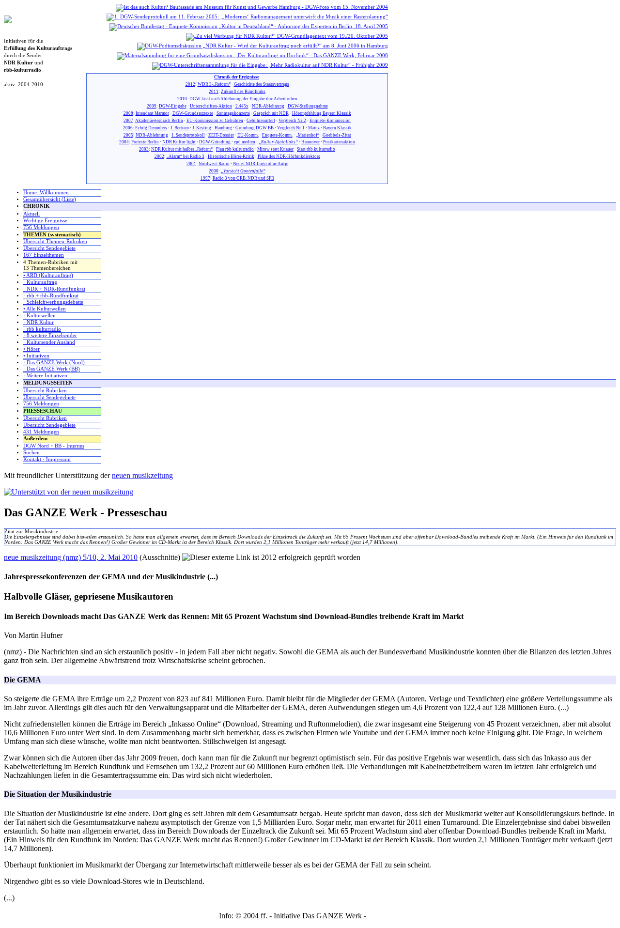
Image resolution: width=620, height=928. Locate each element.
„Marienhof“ (307, 135)
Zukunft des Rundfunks (243, 91)
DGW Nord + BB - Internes (53, 446)
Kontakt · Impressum (47, 459)
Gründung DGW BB (254, 127)
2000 (213, 171)
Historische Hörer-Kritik (231, 156)
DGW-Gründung (215, 141)
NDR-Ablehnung (268, 106)
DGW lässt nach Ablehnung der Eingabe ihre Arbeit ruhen (243, 98)
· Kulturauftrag (40, 282)
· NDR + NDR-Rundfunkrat (54, 289)
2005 (128, 135)
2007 (128, 120)
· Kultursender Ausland (49, 342)
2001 (191, 163)
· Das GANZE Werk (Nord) (54, 362)
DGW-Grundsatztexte (192, 113)
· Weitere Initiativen (45, 375)
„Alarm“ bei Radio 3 (185, 156)
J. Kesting (201, 127)
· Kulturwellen (39, 315)
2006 (128, 127)
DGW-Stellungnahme (308, 106)
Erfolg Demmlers (151, 127)
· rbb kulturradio (42, 329)
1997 (205, 178)
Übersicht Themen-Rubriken (55, 241)
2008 (128, 113)
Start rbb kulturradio (316, 149)
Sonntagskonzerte (233, 113)
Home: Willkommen (46, 192)
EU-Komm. (248, 135)
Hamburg (223, 127)
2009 (151, 106)
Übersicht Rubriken (45, 390)
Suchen (31, 452)
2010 (182, 98)
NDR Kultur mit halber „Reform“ (182, 149)
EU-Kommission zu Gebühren (214, 120)
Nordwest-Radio (214, 163)
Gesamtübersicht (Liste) (49, 199)
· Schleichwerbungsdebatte (53, 302)
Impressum (385, 916)
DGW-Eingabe (172, 106)
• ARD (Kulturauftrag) (48, 275)
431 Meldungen (41, 431)
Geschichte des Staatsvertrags (261, 84)
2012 (190, 84)
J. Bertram (179, 127)
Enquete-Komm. (277, 135)
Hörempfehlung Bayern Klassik (321, 113)
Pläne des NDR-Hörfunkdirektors (289, 156)
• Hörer (31, 349)
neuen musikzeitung (142, 475)
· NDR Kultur (38, 322)
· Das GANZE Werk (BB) (51, 368)
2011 (213, 91)
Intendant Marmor (152, 113)
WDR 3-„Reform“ (214, 84)
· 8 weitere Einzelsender (50, 335)
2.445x (241, 106)
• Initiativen (36, 355)
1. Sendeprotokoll (188, 135)
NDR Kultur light (179, 141)
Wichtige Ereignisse (45, 220)
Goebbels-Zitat (337, 135)
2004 (124, 141)
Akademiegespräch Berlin (159, 120)
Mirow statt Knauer (275, 149)
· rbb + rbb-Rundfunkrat (50, 295)
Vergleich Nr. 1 (291, 127)
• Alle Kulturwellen (44, 308)
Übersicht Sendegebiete (49, 248)
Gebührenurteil (261, 120)
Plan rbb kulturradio (235, 149)
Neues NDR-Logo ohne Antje (260, 163)
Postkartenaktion (339, 141)
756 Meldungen (41, 227)
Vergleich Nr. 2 (292, 120)
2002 (159, 156)
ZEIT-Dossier (221, 135)
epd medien (244, 141)
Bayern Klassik (337, 127)
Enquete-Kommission (330, 120)
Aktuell (31, 214)
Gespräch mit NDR (271, 113)
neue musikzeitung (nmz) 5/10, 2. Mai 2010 (71, 557)
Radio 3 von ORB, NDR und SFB (243, 178)
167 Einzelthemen (43, 255)
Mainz (314, 127)
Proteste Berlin (145, 141)
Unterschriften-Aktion (211, 106)
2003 (144, 149)
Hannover (310, 141)
